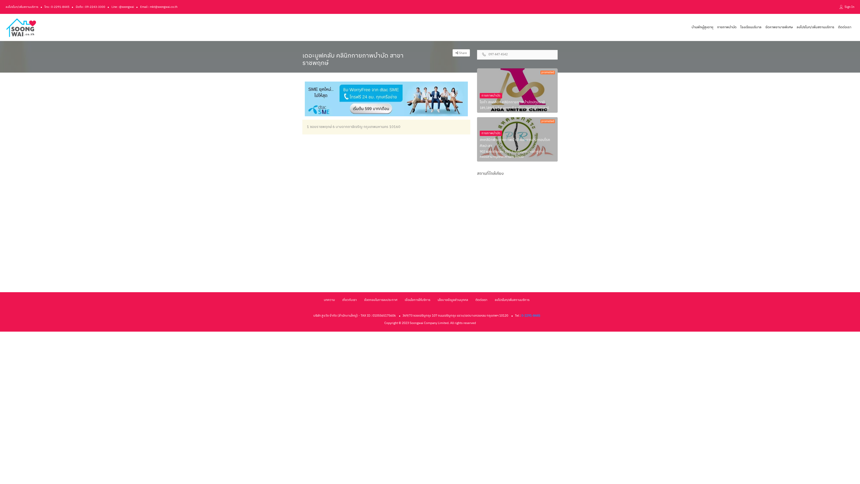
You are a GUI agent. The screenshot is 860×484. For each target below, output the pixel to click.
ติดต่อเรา (844, 27)
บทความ (329, 299)
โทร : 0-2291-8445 (57, 6)
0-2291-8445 (530, 315)
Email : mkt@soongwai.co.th (158, 6)
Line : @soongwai (123, 6)
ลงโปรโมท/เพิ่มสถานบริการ (22, 6)
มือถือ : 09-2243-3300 (90, 6)
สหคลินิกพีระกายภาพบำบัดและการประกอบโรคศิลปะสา (515, 143)
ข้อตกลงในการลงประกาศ (380, 299)
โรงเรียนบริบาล (750, 27)
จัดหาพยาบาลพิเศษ (779, 27)
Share (462, 53)
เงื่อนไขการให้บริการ (417, 299)
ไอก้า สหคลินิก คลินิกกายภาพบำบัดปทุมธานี (512, 102)
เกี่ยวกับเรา (349, 299)
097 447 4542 (498, 54)
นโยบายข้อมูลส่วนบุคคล (453, 299)
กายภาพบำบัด (727, 27)
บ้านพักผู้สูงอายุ (702, 27)
